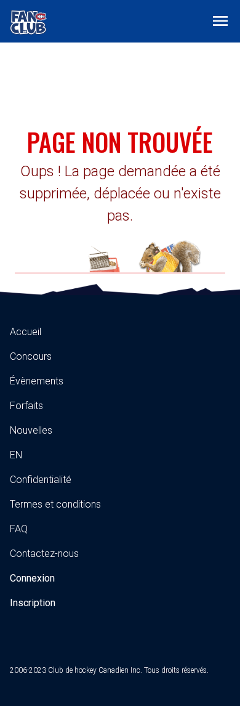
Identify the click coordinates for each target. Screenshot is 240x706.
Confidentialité (40, 479)
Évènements (36, 381)
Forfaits (26, 406)
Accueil (25, 332)
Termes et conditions (55, 504)
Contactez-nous (44, 553)
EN (16, 455)
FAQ (19, 529)
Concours (31, 356)
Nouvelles (31, 430)
